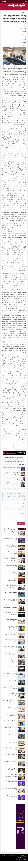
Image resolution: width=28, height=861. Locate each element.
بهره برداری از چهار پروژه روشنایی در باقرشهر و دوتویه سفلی (10, 599)
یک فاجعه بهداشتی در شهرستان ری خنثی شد (10, 708)
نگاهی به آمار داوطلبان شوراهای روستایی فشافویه (11, 782)
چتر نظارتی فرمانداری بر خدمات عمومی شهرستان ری (12, 473)
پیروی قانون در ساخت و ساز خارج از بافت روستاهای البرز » (14, 461)
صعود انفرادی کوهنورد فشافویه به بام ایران (10, 640)
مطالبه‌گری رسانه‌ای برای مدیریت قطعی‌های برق (10, 552)
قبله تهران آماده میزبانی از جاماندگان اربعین (12, 586)
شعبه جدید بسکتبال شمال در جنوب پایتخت (10, 735)
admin (20, 26)
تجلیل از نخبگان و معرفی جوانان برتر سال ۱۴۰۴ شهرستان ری (10, 775)
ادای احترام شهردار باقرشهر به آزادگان (13, 483)
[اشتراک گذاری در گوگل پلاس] (16, 446)
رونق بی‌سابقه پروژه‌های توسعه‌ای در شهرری (10, 789)
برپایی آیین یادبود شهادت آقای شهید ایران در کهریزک (11, 613)
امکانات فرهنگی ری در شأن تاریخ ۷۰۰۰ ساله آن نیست (10, 687)
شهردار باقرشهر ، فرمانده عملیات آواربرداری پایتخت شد (11, 741)
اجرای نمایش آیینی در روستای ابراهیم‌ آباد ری (11, 667)
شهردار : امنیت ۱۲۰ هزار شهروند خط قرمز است (11, 728)
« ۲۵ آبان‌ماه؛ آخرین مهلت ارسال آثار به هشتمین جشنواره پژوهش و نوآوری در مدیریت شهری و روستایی (14, 458)
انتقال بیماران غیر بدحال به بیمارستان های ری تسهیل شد (11, 633)
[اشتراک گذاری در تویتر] (21, 446)
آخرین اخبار (21, 529)
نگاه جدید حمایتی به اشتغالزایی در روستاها (10, 748)
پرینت (24, 42)
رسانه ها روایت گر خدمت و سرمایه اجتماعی (11, 467)
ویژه (23, 12)
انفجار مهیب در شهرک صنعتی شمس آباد (11, 572)
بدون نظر (23, 37)
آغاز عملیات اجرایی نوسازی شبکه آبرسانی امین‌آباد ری (10, 674)
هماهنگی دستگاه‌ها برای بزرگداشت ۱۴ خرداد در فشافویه (10, 714)
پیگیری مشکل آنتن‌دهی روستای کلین (10, 762)
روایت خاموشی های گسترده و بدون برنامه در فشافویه (11, 626)
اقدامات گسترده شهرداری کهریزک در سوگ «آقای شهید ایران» (10, 654)
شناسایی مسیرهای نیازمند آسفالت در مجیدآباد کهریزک (10, 532)
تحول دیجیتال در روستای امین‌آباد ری (10, 681)
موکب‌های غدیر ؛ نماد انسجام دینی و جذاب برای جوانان (10, 701)
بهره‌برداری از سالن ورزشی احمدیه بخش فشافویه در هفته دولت (10, 721)
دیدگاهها (6, 529)
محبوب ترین (14, 529)
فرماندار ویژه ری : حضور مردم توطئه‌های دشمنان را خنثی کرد (11, 755)
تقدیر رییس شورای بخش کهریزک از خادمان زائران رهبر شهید (10, 647)
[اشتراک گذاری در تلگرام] (18, 446)
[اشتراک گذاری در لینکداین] (13, 446)
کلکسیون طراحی (19, 859)
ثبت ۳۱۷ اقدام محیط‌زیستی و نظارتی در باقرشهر (12, 478)
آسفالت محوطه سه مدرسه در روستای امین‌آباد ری (11, 620)
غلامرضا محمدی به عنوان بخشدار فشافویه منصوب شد (10, 795)
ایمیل (24, 39)
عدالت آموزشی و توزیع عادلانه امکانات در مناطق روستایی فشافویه (10, 606)
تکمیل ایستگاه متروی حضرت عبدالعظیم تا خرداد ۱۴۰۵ (11, 768)
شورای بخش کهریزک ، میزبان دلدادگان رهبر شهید (11, 660)
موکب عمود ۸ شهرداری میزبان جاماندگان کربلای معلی (11, 579)
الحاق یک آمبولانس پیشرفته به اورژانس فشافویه (11, 694)
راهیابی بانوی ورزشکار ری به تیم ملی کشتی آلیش (11, 593)
